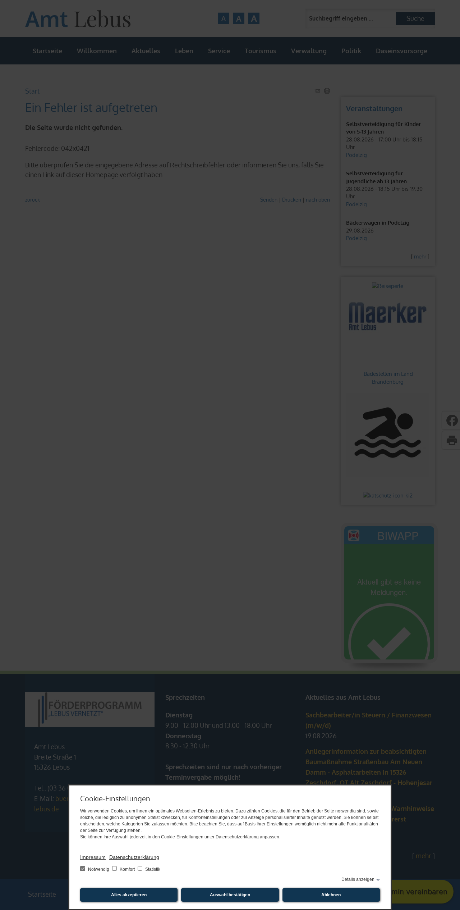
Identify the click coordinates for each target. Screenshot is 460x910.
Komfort (127, 869)
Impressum (93, 857)
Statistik (152, 869)
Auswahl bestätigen (230, 894)
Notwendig (98, 869)
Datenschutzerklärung (134, 857)
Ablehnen (331, 894)
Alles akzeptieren (129, 894)
